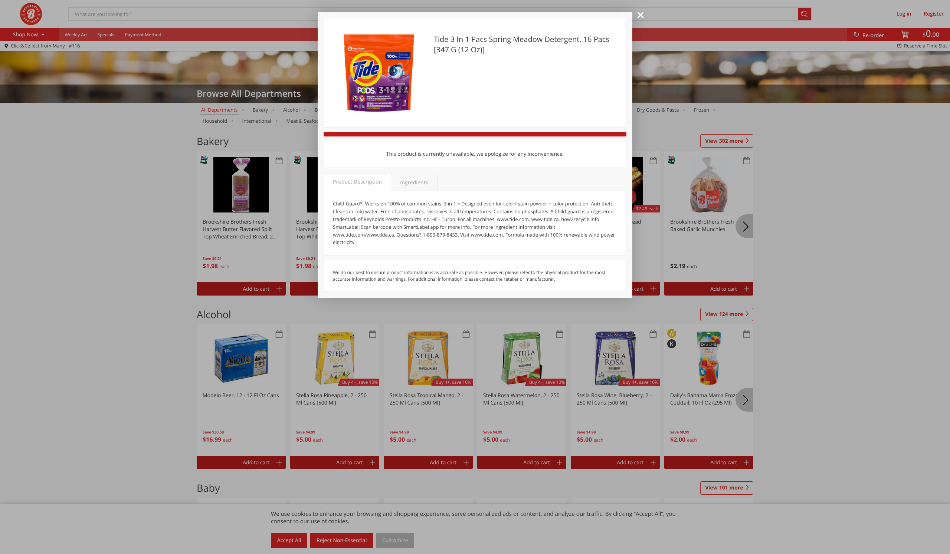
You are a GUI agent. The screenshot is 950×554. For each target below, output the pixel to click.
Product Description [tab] (357, 181)
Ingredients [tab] (414, 182)
